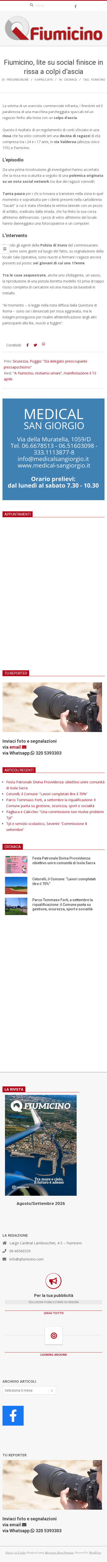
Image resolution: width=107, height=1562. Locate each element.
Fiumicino (98, 79)
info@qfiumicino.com (26, 1259)
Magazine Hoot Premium (59, 1552)
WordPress (95, 1552)
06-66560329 (20, 1251)
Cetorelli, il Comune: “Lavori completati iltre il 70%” (46, 794)
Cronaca (70, 79)
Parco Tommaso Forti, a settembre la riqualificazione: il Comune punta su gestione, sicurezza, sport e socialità (62, 904)
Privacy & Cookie (15, 1552)
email (15, 747)
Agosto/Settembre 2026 (41, 1203)
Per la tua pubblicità (53, 1295)
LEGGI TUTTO (53, 1313)
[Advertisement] (53, 600)
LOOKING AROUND (53, 1354)
